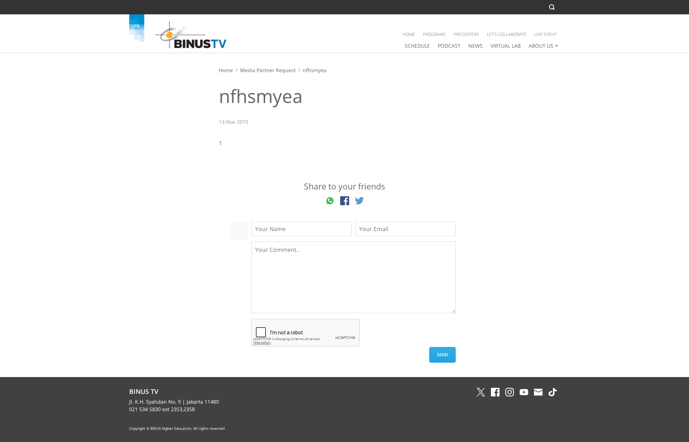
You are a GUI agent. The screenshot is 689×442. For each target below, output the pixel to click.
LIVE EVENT (545, 34)
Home (226, 70)
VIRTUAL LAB (506, 45)
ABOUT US (541, 45)
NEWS (475, 45)
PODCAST (449, 45)
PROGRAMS (434, 34)
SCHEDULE (417, 45)
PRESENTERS (466, 34)
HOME (409, 34)
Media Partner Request (268, 70)
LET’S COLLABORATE (506, 34)
